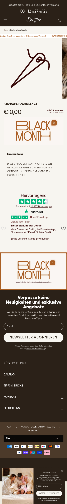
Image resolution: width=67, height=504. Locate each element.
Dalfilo (41, 426)
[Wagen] (59, 21)
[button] (5, 20)
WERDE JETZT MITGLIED (49, 493)
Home (6, 30)
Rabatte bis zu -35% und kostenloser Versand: (33, 4)
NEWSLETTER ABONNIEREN (33, 337)
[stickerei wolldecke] (30, 68)
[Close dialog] (62, 471)
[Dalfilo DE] (33, 20)
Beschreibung (15, 154)
